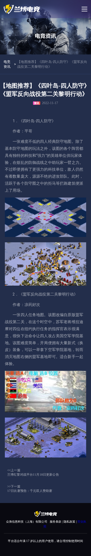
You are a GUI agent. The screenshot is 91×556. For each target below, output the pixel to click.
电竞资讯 (7, 64)
